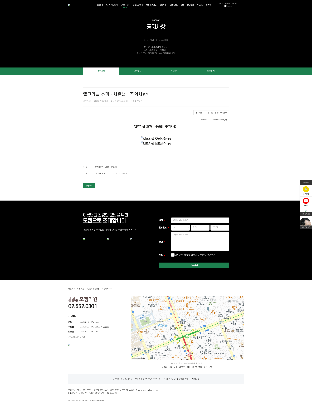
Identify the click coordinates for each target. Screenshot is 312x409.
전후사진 (211, 71)
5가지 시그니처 (112, 5)
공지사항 (101, 71)
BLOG (208, 5)
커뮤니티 (200, 5)
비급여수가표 (107, 289)
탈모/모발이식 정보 (177, 5)
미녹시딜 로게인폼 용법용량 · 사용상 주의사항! (111, 173)
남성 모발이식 (138, 5)
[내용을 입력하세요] (200, 250)
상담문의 (190, 5)
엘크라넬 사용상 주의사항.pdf (217, 113)
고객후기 (174, 71)
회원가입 (227, 4)
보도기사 (137, 71)
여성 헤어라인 (151, 5)
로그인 (221, 4)
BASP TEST (125, 6)
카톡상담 (234, 4)
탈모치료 (163, 5)
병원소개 (100, 5)
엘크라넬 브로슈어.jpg (219, 120)
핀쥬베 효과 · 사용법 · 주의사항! (106, 167)
